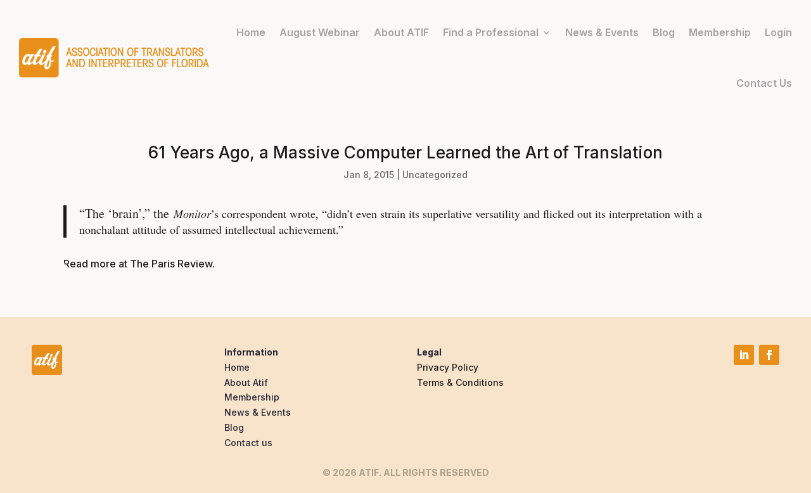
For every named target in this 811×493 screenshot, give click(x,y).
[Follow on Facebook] (769, 355)
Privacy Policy (447, 367)
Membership (720, 32)
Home (250, 32)
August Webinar (319, 32)
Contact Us (764, 83)
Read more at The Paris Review (137, 263)
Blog (664, 32)
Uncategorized (435, 174)
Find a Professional (491, 32)
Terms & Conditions (460, 382)
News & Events (602, 32)
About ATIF (401, 32)
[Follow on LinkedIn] (744, 355)
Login (778, 32)
